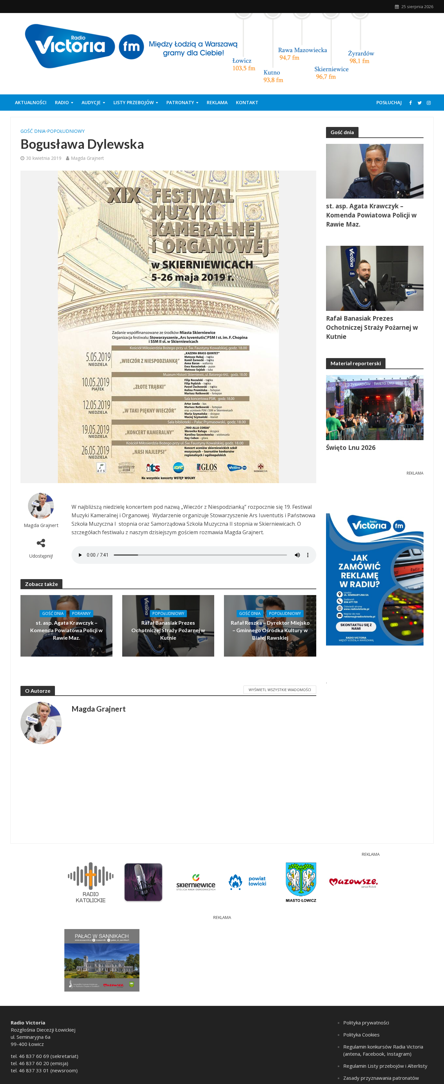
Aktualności (30, 102)
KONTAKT (247, 102)
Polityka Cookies (361, 1034)
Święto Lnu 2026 (350, 447)
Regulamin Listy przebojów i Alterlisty (385, 1066)
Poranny (81, 613)
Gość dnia (33, 131)
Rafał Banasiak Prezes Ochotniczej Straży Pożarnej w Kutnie (168, 630)
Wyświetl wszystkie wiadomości (280, 689)
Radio (62, 102)
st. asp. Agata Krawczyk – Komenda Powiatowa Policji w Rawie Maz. (66, 630)
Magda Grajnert (87, 158)
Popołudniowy (66, 131)
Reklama (217, 102)
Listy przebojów (133, 102)
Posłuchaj (389, 102)
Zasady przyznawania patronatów (381, 1078)
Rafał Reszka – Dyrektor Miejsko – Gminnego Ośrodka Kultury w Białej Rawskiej (270, 630)
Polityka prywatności (366, 1022)
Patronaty (180, 102)
